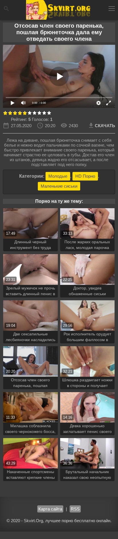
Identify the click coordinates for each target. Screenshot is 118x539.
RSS (75, 508)
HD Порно (85, 176)
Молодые (57, 176)
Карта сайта (50, 508)
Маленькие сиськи (59, 186)
